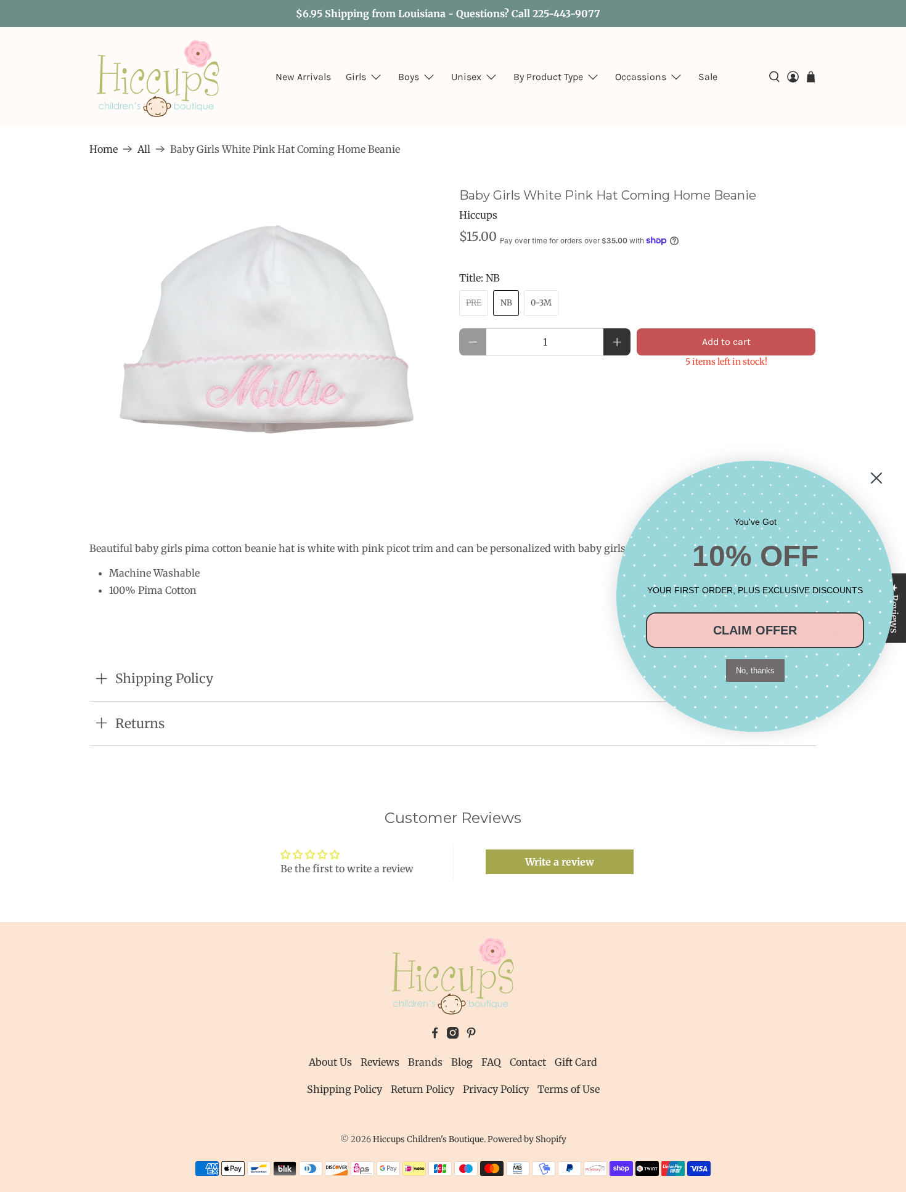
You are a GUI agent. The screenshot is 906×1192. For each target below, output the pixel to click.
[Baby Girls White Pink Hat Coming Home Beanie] (268, 338)
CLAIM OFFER (755, 630)
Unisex (466, 77)
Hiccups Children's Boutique (428, 1139)
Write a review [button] (559, 862)
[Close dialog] (876, 478)
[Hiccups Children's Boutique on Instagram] (453, 1035)
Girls (356, 77)
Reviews (380, 1062)
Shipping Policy (344, 1089)
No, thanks (755, 670)
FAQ (491, 1062)
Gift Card (576, 1062)
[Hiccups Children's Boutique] (158, 77)
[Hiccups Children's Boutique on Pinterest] (471, 1035)
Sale (707, 77)
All (143, 149)
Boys (408, 77)
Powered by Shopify (527, 1139)
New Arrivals (303, 77)
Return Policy (422, 1089)
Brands (425, 1062)
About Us (330, 1062)
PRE (473, 303)
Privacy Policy (496, 1089)
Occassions (640, 77)
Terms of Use (568, 1089)
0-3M (541, 303)
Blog (462, 1062)
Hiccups (478, 215)
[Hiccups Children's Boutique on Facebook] (435, 1035)
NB (506, 303)
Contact (528, 1062)
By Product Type (548, 77)
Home (103, 149)
